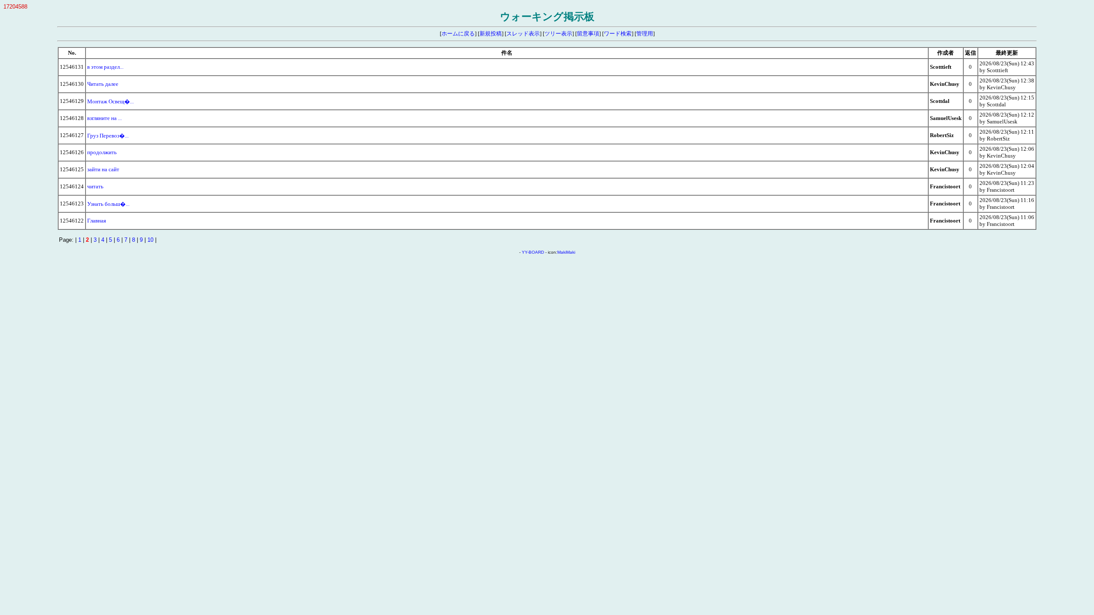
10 (150, 240)
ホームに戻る (458, 33)
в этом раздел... (105, 67)
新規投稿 (490, 33)
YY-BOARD (533, 252)
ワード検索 (618, 33)
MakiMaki (566, 252)
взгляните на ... (104, 118)
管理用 (644, 33)
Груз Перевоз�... (108, 135)
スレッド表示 (523, 33)
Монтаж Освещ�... (110, 101)
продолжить (102, 152)
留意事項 (588, 33)
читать (95, 186)
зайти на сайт (103, 169)
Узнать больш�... (108, 204)
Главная (96, 220)
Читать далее (102, 84)
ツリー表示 (558, 33)
